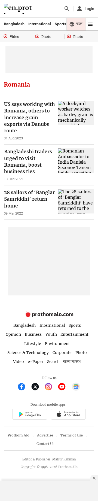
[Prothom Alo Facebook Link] (23, 387)
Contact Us (45, 444)
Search (53, 361)
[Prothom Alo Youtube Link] (64, 387)
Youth (51, 334)
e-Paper (35, 361)
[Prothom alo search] (67, 8)
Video (18, 361)
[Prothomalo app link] (29, 414)
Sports (60, 24)
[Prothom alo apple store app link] (68, 414)
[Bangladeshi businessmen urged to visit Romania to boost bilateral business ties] (76, 160)
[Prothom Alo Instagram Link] (50, 387)
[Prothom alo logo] (49, 315)
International (39, 24)
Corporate (62, 352)
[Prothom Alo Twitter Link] (37, 387)
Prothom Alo (18, 435)
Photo (81, 352)
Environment (57, 343)
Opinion (13, 334)
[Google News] (76, 387)
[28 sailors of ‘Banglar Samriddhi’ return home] (76, 201)
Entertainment (74, 334)
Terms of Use (71, 435)
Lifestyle (32, 343)
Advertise (45, 435)
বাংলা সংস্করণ (72, 361)
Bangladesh (14, 24)
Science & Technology (28, 352)
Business (33, 334)
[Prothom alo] (18, 9)
